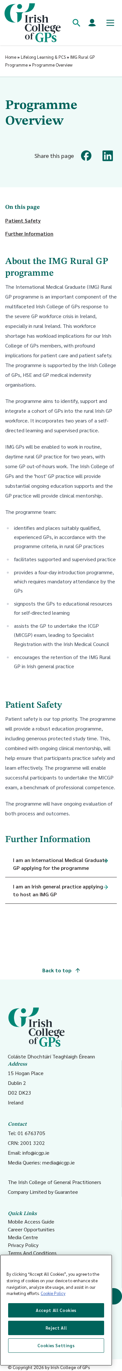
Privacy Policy (23, 1244)
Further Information (29, 233)
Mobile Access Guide (31, 1221)
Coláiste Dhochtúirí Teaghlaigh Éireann (51, 1056)
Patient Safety (23, 220)
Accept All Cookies (56, 1310)
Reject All (56, 1328)
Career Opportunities (31, 1229)
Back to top (57, 970)
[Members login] (92, 23)
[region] (56, 1310)
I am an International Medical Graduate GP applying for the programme (60, 863)
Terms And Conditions (32, 1252)
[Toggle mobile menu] (110, 23)
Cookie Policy (53, 1293)
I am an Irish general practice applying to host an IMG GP (58, 890)
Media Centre (23, 1237)
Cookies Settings (56, 1345)
